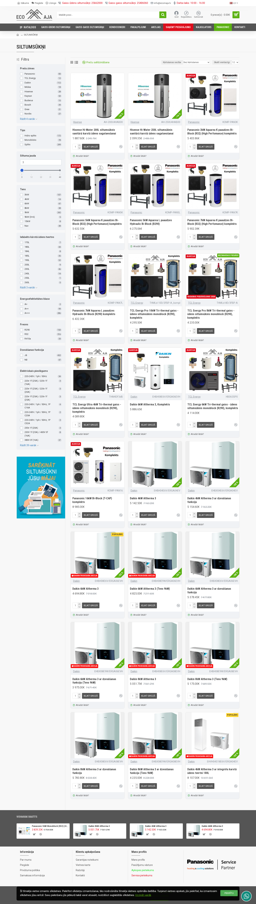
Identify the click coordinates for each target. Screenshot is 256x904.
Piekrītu (229, 893)
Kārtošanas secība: (172, 62)
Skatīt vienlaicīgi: (222, 62)
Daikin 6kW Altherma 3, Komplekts (150, 404)
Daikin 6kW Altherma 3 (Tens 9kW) (150, 588)
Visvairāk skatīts (27, 816)
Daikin (134, 396)
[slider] (22, 170)
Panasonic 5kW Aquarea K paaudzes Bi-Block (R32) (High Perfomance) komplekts (97, 222)
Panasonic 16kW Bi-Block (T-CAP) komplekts (92, 500)
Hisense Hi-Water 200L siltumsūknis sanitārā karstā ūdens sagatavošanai (94, 131)
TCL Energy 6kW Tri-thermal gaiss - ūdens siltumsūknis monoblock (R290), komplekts (212, 406)
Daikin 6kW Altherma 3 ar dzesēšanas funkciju (209, 590)
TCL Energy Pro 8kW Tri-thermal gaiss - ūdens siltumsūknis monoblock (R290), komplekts (210, 314)
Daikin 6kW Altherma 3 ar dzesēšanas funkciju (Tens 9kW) (94, 680)
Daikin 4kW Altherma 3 (143, 498)
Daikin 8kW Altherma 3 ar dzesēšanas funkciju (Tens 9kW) (152, 771)
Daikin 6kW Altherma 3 (85, 588)
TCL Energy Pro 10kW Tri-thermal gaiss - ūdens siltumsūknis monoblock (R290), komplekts (154, 314)
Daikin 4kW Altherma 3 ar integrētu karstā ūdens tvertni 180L (212, 771)
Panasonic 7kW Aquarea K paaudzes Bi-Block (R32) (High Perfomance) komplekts (212, 222)
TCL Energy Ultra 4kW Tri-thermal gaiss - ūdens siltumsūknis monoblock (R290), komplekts (96, 408)
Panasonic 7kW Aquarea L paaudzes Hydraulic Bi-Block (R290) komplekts (93, 312)
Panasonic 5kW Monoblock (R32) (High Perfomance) (50, 826)
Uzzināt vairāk (143, 895)
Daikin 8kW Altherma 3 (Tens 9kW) (207, 679)
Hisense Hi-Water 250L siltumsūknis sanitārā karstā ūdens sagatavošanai (151, 131)
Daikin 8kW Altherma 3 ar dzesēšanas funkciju (94, 771)
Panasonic (194, 122)
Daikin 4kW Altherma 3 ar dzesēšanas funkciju (209, 500)
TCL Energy (137, 302)
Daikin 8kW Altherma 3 (143, 679)
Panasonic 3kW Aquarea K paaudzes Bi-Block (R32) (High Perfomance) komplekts (212, 131)
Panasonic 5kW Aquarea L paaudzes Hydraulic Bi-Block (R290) (151, 222)
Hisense (77, 122)
